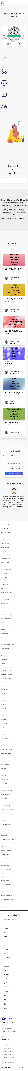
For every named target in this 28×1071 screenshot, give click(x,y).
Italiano (6, 945)
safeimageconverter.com (8, 1060)
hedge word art (4, 603)
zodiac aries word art (5, 865)
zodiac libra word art (5, 884)
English (6, 932)
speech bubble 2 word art (6, 670)
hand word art (4, 801)
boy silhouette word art (6, 794)
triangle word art (4, 738)
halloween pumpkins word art (7, 749)
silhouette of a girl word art (7, 809)
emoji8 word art (4, 715)
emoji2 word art (4, 693)
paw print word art (5, 607)
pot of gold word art (5, 760)
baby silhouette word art (6, 592)
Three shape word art (5, 536)
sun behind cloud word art (6, 678)
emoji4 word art (4, 700)
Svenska (6, 962)
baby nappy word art (5, 618)
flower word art (4, 779)
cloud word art (4, 659)
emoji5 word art (4, 704)
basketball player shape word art (8, 843)
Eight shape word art (5, 554)
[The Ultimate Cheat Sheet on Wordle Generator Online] (14, 260)
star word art (4, 734)
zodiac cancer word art (6, 869)
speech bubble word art (6, 667)
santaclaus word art (5, 652)
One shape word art (5, 528)
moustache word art (5, 805)
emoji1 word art (4, 682)
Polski (5, 953)
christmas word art (5, 637)
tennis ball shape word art (6, 850)
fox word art (3, 588)
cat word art (3, 566)
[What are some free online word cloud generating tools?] (14, 414)
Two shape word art (5, 532)
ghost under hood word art (7, 742)
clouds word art (4, 663)
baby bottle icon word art (6, 614)
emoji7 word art (4, 712)
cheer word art (4, 798)
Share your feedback (14, 473)
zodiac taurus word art (6, 903)
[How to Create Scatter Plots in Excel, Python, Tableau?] (14, 384)
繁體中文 (6, 1008)
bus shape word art (5, 858)
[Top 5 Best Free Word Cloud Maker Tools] (14, 353)
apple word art (4, 768)
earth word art (4, 775)
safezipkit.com (5, 1045)
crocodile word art (5, 573)
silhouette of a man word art (7, 813)
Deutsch (6, 928)
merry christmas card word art (7, 644)
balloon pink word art (5, 599)
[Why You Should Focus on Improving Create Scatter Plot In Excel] (14, 322)
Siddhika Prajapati (14, 277)
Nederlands (7, 949)
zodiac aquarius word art (6, 895)
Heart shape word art (5, 524)
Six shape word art (5, 547)
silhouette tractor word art (6, 861)
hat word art (3, 629)
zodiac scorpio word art (6, 891)
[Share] (21, 2)
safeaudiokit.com (6, 1054)
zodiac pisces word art (6, 888)
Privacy (4, 1034)
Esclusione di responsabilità (9, 1031)
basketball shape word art (6, 846)
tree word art (4, 783)
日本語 (5, 1000)
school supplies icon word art (7, 839)
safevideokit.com (6, 1043)
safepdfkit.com (6, 1048)
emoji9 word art (4, 719)
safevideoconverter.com (8, 1062)
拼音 (5, 1004)
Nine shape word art (5, 558)
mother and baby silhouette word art (9, 595)
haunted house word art (6, 753)
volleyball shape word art (6, 854)
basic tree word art (5, 772)
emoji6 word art (4, 708)
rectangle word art (5, 730)
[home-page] (2, 2)
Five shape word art (5, 543)
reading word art (4, 835)
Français (6, 941)
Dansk (5, 924)
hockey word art (4, 757)
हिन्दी (5, 987)
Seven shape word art (5, 551)
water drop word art (5, 787)
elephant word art (5, 581)
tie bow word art (4, 633)
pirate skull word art (5, 816)
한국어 (5, 995)
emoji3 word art (4, 697)
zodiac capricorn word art (6, 873)
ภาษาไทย (6, 991)
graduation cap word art (6, 824)
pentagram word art (5, 727)
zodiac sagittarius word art (7, 899)
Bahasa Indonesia (9, 919)
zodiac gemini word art (6, 876)
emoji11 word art (4, 689)
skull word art (4, 820)
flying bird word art (5, 584)
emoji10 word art (4, 685)
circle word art (4, 723)
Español (6, 936)
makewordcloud (6, 1068)
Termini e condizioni (7, 1028)
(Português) (7, 957)
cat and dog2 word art (6, 569)
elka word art (4, 640)
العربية (5, 983)
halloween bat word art (6, 745)
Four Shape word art (5, 539)
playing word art (4, 831)
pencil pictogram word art (6, 828)
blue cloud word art (5, 655)
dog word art (4, 577)
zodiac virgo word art (5, 906)
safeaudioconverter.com (8, 1057)
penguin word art (4, 610)
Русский (6, 974)
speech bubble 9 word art (6, 674)
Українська (7, 978)
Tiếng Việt (6, 966)
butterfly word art (5, 562)
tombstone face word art (6, 764)
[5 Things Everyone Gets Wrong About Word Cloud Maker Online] (14, 290)
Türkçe (5, 970)
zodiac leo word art (5, 880)
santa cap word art (5, 648)
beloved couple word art (6, 790)
